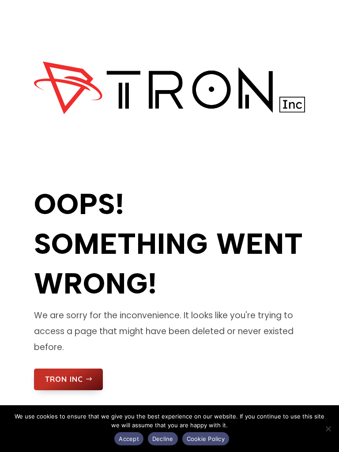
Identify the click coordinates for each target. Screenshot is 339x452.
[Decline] (328, 428)
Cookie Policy (206, 438)
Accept (129, 438)
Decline (162, 438)
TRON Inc (64, 379)
